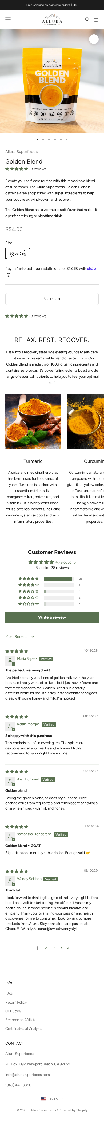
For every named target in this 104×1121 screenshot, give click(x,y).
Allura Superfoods (21, 151)
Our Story (13, 1011)
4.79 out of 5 (65, 562)
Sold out (52, 299)
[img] (16, 651)
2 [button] (46, 948)
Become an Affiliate (21, 1020)
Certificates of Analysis (23, 1028)
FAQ (9, 993)
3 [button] (54, 948)
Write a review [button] (52, 617)
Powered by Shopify (73, 1110)
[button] (17, 169)
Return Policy (15, 1002)
